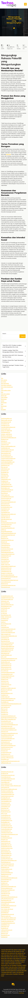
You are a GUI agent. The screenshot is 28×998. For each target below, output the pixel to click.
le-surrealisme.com (6, 455)
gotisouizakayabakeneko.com (9, 636)
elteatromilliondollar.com (7, 646)
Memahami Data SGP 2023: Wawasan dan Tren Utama (12, 356)
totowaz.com (4, 731)
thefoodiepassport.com (7, 552)
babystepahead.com (6, 743)
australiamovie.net (6, 422)
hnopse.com (4, 750)
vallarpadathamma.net (7, 650)
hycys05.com (4, 670)
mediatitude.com (5, 448)
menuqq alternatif (6, 949)
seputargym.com (5, 803)
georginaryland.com (6, 524)
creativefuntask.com (6, 829)
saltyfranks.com (5, 469)
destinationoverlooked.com (8, 745)
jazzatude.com (5, 472)
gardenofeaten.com (6, 669)
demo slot (3, 395)
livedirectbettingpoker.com (8, 698)
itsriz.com (3, 625)
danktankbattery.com (7, 693)
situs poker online (6, 390)
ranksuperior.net (5, 742)
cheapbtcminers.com (6, 832)
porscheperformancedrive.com (9, 877)
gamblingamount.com (7, 747)
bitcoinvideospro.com (6, 630)
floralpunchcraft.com (6, 689)
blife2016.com (5, 884)
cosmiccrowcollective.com (8, 632)
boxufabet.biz (4, 912)
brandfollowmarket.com (7, 735)
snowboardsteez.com (6, 674)
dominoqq (3, 399)
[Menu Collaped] (25, 4)
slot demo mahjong (6, 385)
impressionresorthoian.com (8, 716)
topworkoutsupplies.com (7, 794)
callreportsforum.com (6, 930)
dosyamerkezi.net (6, 453)
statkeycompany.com (7, 460)
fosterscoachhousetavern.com (9, 658)
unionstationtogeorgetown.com (9, 834)
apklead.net (4, 937)
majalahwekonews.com (7, 597)
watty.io (3, 622)
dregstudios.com (5, 488)
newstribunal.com (6, 777)
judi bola (8, 154)
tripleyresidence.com (6, 869)
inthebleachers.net (6, 571)
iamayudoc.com (5, 836)
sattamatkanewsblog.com (8, 728)
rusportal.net (4, 620)
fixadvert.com (4, 439)
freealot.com (4, 839)
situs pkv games (5, 394)
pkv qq (9, 965)
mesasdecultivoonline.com (8, 660)
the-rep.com (4, 467)
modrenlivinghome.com (7, 921)
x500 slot (21, 955)
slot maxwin (22, 956)
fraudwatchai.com (6, 811)
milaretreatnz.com (6, 479)
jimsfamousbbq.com (6, 418)
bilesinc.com (4, 477)
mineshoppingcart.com (7, 792)
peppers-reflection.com (7, 757)
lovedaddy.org (4, 702)
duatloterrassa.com (6, 874)
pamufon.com (4, 876)
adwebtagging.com (6, 740)
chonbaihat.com (5, 512)
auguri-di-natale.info (6, 430)
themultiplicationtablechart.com (9, 580)
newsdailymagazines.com (8, 778)
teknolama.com (5, 653)
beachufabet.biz (5, 907)
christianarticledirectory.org (8, 585)
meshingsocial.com (6, 684)
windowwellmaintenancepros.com (10, 761)
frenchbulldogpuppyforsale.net (9, 576)
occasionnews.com (6, 752)
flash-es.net (4, 709)
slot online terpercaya (7, 387)
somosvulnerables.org (7, 872)
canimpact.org (5, 559)
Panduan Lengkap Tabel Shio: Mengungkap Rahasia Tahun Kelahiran (12, 351)
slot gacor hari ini (8, 955)
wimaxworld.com (5, 500)
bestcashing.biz (5, 503)
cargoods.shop (5, 627)
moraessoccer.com (6, 491)
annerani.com (4, 470)
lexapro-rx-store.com (6, 573)
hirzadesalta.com (5, 798)
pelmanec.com (5, 601)
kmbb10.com (4, 679)
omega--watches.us (6, 434)
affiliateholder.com (6, 763)
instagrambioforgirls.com (7, 676)
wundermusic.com (6, 824)
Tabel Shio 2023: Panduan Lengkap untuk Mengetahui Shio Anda (11, 346)
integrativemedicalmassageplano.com (11, 703)
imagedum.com (5, 895)
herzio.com (4, 611)
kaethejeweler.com (6, 900)
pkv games (4, 380)
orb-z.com (3, 656)
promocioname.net (6, 498)
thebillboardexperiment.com (8, 905)
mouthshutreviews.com (7, 796)
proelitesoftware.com (6, 858)
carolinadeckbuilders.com (7, 462)
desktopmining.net (6, 569)
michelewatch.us (5, 432)
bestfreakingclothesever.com (9, 717)
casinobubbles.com (6, 801)
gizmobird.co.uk (5, 423)
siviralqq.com (4, 714)
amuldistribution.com (6, 820)
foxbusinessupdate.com (7, 700)
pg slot (16, 955)
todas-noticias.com (6, 616)
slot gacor (15, 956)
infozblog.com (5, 510)
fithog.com (4, 521)
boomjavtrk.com (5, 935)
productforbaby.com (6, 655)
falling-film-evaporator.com (8, 719)
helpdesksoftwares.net (7, 771)
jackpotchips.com (5, 857)
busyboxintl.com (5, 641)
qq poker (3, 409)
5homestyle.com (5, 587)
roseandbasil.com (5, 526)
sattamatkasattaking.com (8, 902)
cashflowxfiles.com (6, 677)
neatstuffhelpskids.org (7, 489)
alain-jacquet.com (5, 634)
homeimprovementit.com (8, 775)
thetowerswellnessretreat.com (9, 897)
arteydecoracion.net (6, 519)
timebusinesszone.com (7, 756)
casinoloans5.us (5, 543)
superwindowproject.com (7, 554)
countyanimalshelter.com (8, 738)
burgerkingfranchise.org (7, 648)
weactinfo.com (5, 683)
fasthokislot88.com (6, 853)
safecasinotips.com (6, 855)
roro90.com (4, 610)
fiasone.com (4, 691)
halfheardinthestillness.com (8, 533)
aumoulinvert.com (5, 550)
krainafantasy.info (6, 615)
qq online (3, 381)
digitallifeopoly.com (6, 799)
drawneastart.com (6, 851)
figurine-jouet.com (6, 916)
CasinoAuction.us (5, 545)
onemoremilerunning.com (8, 672)
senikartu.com (5, 618)
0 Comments (25, 46)
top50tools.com (5, 465)
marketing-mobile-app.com (8, 688)
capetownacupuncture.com (8, 629)
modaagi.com (4, 481)
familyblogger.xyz (6, 862)
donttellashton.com (6, 606)
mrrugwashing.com (6, 705)
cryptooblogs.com (6, 815)
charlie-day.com (5, 696)
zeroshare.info (5, 476)
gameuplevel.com (5, 817)
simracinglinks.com (6, 451)
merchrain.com (5, 926)
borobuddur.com (5, 822)
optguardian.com (5, 806)
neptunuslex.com (5, 429)
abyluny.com (4, 933)
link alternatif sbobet (11, 968)
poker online (9, 974)
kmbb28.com (4, 928)
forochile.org (4, 493)
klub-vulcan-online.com (7, 865)
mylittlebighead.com (6, 837)
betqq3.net (4, 542)
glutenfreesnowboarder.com (8, 886)
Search (4, 333)
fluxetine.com (4, 538)
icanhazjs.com (5, 557)
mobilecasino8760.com (7, 540)
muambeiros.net (5, 509)
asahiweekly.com (5, 841)
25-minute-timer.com (6, 827)
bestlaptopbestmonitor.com (8, 522)
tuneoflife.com (5, 759)
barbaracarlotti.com (6, 568)
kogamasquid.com (6, 578)
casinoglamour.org (6, 582)
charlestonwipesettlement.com (9, 733)
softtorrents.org (5, 871)
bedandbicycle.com (6, 844)
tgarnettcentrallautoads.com (8, 437)
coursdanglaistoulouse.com (8, 427)
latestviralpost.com (6, 663)
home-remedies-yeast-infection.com (11, 785)
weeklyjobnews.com (6, 736)
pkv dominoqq (5, 383)
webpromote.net (5, 515)
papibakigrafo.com (6, 555)
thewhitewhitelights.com (8, 528)
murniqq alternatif (21, 970)
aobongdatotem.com (6, 784)
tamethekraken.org (6, 879)
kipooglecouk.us (5, 547)
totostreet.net (4, 808)
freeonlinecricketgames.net (8, 502)
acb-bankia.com (5, 707)
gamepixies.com (5, 850)
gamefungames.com (6, 825)
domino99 (11, 963)
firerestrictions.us (5, 505)
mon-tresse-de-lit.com (7, 909)
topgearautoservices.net (7, 914)
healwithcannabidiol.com (8, 890)
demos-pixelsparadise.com (8, 446)
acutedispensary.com (6, 726)
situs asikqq (4, 397)
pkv (2, 378)
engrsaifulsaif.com (6, 831)
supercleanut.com (5, 843)
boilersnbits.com (5, 662)
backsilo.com (4, 712)
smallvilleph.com (5, 482)
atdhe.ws (3, 529)
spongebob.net (5, 639)
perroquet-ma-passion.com (8, 919)
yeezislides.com (5, 782)
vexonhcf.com (5, 444)
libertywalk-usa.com (6, 420)
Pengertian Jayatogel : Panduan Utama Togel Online (12, 366)
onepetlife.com (5, 904)
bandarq (17, 960)
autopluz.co (4, 441)
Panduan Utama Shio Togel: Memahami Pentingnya (13, 361)
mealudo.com (4, 695)
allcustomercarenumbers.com (9, 860)
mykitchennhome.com (7, 549)
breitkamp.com (5, 867)
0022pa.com (4, 474)
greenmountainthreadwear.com (9, 724)
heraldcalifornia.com (6, 846)
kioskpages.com (5, 891)
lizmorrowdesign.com (6, 888)
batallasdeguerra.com (6, 486)
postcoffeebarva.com (6, 644)
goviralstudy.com (5, 561)
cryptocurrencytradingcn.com (9, 729)
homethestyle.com (6, 818)
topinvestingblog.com (7, 463)
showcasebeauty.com (7, 456)
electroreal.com (5, 787)
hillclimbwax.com (5, 749)
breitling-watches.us (6, 436)
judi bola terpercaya (11, 970)
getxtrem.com (4, 681)
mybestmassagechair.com (8, 535)
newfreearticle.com (6, 665)
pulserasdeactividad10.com (8, 566)
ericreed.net (4, 536)
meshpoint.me (5, 637)
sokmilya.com (4, 931)
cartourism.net (5, 562)
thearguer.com (5, 686)
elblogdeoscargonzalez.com (8, 514)
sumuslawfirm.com (6, 721)
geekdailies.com (5, 924)
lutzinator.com (5, 881)
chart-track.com (5, 495)
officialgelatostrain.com (7, 898)
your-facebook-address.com (8, 917)
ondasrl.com (4, 883)
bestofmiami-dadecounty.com (9, 789)
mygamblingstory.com (7, 596)
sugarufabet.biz (5, 911)
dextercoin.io (4, 583)
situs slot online (13, 967)
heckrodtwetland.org (6, 531)
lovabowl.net (4, 773)
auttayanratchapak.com (7, 643)
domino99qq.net (5, 603)
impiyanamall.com (6, 804)
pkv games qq (9, 951)
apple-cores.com (5, 564)
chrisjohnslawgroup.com (7, 864)
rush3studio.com (5, 608)
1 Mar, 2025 (2, 46)
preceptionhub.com (6, 780)
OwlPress (21, 993)
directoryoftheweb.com (7, 604)
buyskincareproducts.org (7, 575)
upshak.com (4, 710)
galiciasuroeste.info (6, 484)
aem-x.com (4, 813)
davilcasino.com (5, 810)
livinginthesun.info (6, 623)
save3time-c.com (5, 442)
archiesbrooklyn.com (6, 507)
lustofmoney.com (5, 754)
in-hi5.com (4, 613)
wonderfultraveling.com (7, 496)
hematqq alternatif (7, 972)
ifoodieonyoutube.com (7, 791)
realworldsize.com (6, 651)
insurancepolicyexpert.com (8, 458)
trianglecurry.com (5, 893)
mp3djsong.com (5, 425)
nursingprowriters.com (7, 723)
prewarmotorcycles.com (7, 449)
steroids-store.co (5, 517)
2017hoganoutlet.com (7, 599)
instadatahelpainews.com (8, 923)
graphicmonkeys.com (6, 848)
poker (2, 401)
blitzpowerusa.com (6, 667)
